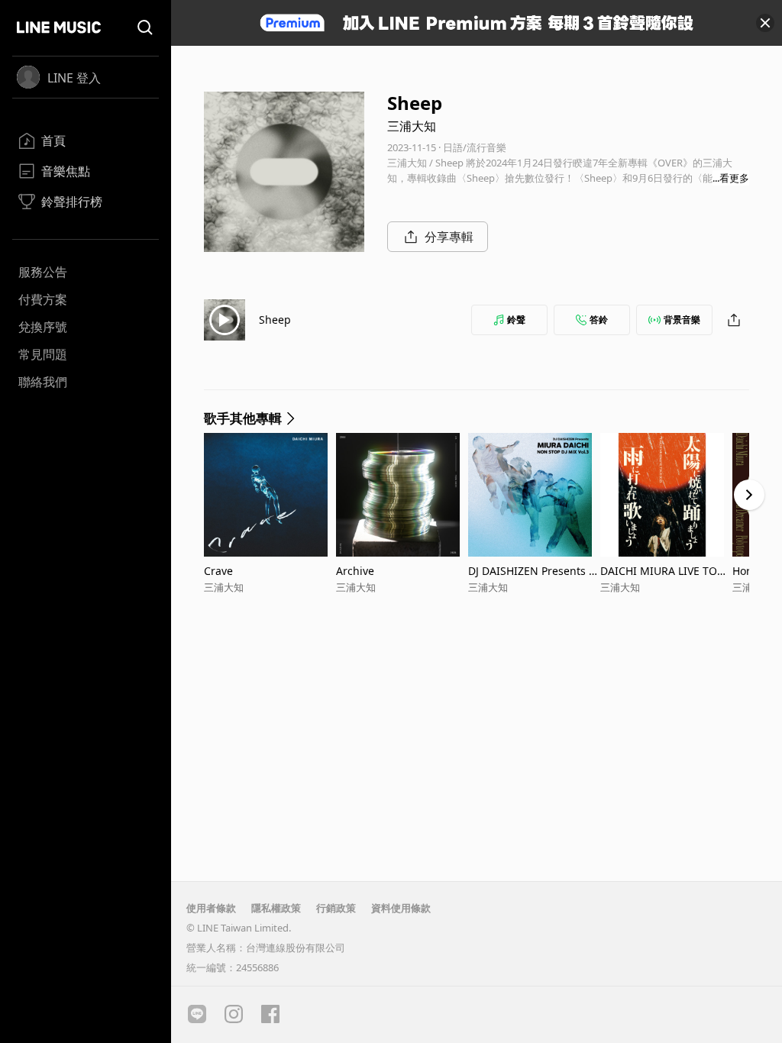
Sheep (275, 319)
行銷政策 (336, 908)
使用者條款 (211, 908)
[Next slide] (749, 495)
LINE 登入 (74, 77)
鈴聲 (516, 319)
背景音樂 (682, 319)
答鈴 (599, 319)
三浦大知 (411, 126)
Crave (218, 570)
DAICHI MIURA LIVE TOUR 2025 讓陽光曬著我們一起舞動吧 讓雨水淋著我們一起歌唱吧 (666, 570)
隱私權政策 (276, 908)
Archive (355, 570)
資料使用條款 (401, 908)
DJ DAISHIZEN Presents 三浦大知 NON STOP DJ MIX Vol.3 (533, 570)
